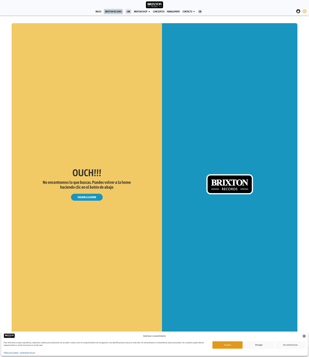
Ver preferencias (290, 345)
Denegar (259, 345)
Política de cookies (11, 353)
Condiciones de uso (27, 353)
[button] (304, 336)
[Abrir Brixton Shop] (149, 11)
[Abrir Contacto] (194, 11)
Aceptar (227, 345)
